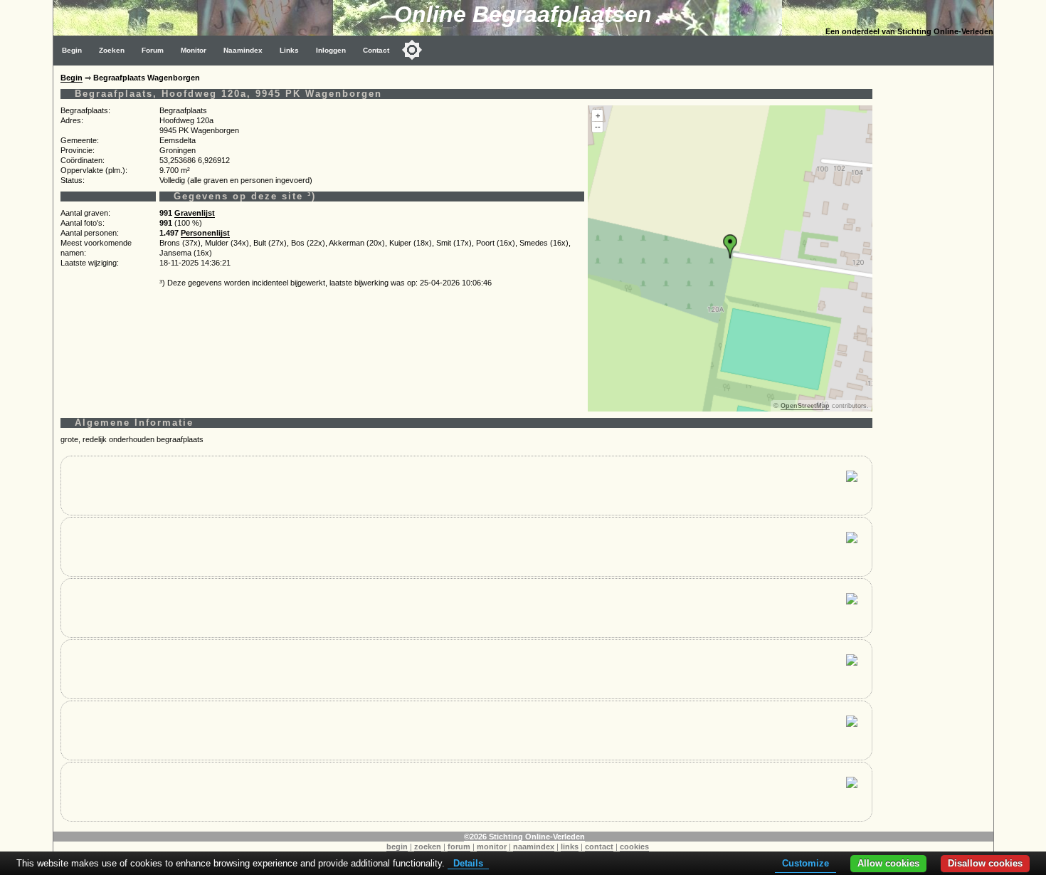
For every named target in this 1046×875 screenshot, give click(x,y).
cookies (634, 846)
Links (289, 50)
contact (599, 846)
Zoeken (112, 50)
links (570, 846)
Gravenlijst (194, 213)
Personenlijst (205, 233)
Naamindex (243, 50)
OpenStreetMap (805, 405)
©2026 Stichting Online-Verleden (524, 836)
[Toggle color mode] (412, 50)
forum (459, 846)
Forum (153, 50)
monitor (492, 846)
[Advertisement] (936, 279)
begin (397, 846)
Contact (376, 50)
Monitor (193, 50)
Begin (72, 50)
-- (598, 126)
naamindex (533, 846)
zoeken (427, 846)
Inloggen (331, 50)
